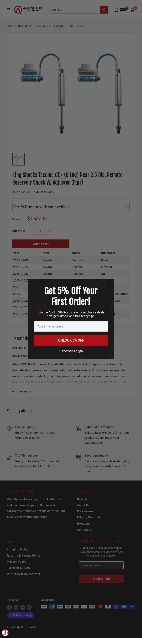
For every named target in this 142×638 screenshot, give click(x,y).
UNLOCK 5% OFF (71, 340)
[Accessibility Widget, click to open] (5, 632)
